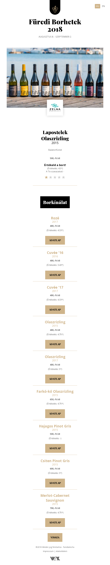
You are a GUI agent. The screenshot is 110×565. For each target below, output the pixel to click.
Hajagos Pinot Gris (55, 427)
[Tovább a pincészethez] (55, 107)
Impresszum (48, 551)
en (103, 6)
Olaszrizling (55, 323)
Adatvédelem (61, 551)
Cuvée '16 (55, 254)
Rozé (55, 219)
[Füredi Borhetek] (55, 7)
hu (97, 6)
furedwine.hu (68, 547)
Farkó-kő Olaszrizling (55, 392)
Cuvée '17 (55, 288)
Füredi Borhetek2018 (55, 25)
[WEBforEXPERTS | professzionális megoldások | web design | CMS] (55, 559)
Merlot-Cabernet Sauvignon (55, 499)
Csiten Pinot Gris (55, 462)
